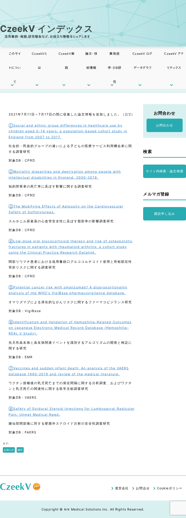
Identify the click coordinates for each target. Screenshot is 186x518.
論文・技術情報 (91, 60)
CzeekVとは (39, 60)
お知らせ (9, 449)
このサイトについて (15, 67)
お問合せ (142, 488)
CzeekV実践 (67, 60)
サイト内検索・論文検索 (165, 171)
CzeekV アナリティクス (174, 60)
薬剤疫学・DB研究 (115, 67)
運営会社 (122, 488)
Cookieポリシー (169, 488)
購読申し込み (164, 213)
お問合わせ (164, 125)
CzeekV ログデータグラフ (142, 60)
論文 (20, 449)
